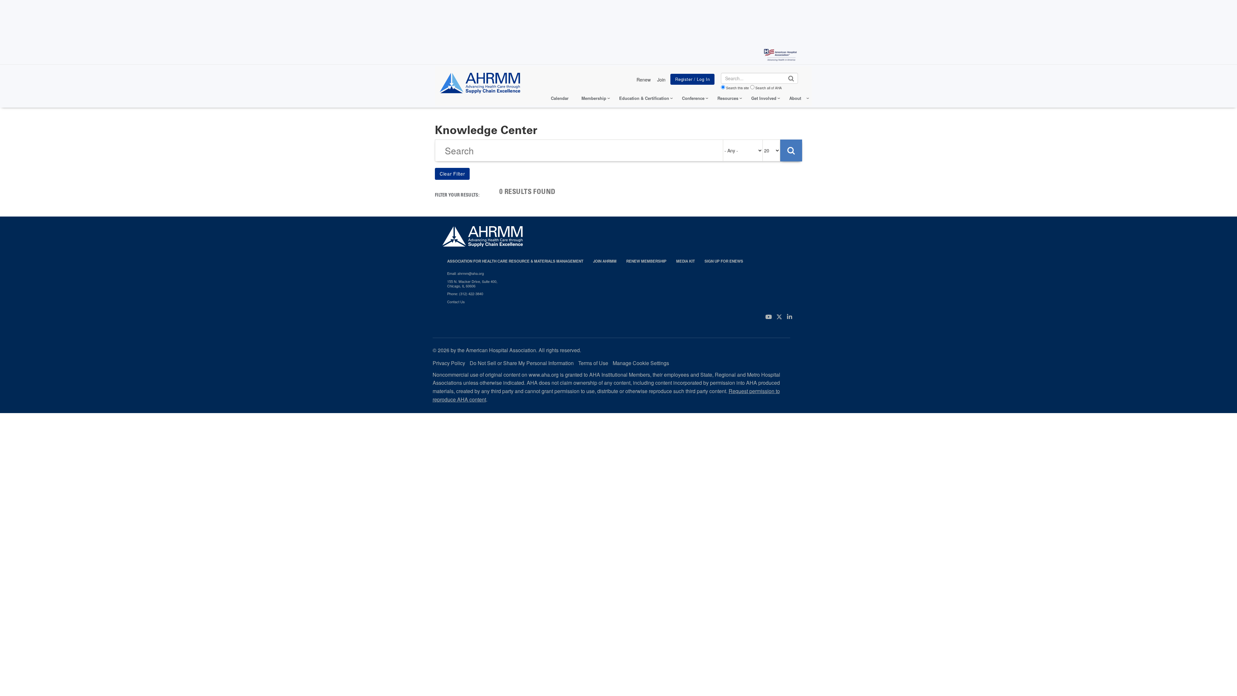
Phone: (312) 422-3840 (465, 293)
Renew (644, 79)
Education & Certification (644, 98)
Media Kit (685, 261)
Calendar (560, 98)
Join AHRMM (605, 261)
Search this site (737, 88)
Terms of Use (593, 363)
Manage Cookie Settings (641, 363)
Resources (727, 98)
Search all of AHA (768, 88)
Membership (593, 98)
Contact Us (456, 301)
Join (661, 79)
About (795, 98)
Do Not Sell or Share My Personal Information (522, 363)
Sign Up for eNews (724, 261)
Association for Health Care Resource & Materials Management (515, 261)
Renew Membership (646, 261)
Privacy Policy (449, 363)
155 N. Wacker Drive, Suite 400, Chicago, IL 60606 (472, 283)
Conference (693, 98)
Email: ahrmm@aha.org (465, 273)
